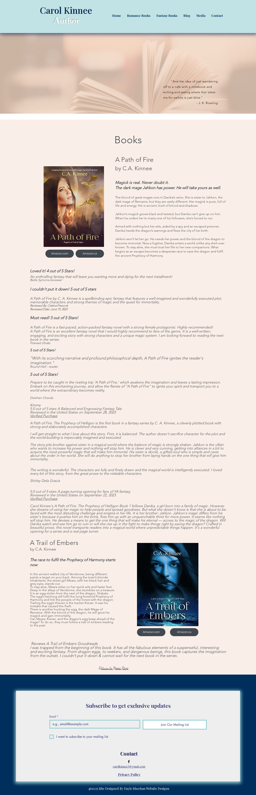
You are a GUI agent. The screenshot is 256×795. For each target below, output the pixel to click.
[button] (138, 15)
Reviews (37, 643)
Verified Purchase (43, 416)
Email (53, 716)
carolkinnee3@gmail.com (129, 766)
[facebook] (129, 762)
